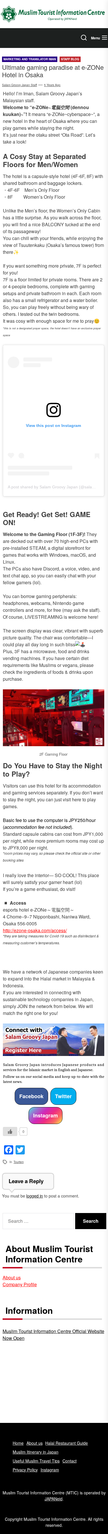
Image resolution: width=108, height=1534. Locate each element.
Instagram (45, 1115)
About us (12, 1277)
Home (18, 1443)
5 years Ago (52, 85)
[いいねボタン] (10, 1131)
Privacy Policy (25, 1470)
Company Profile (20, 1284)
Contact (69, 1461)
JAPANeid (53, 1499)
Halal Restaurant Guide (66, 1443)
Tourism (19, 1162)
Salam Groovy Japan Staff (19, 85)
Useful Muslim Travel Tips (36, 1461)
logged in (34, 1196)
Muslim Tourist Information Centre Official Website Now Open (53, 1334)
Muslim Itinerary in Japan (35, 1452)
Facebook (31, 1096)
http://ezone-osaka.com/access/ (35, 930)
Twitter (63, 1096)
